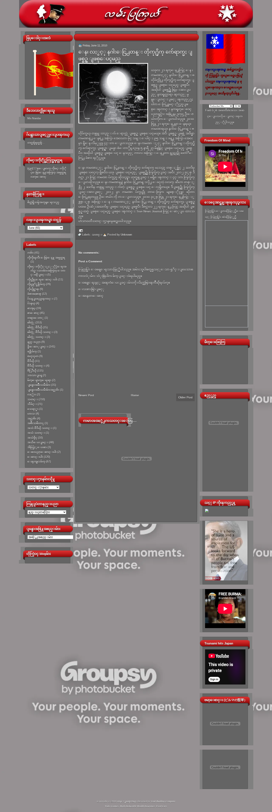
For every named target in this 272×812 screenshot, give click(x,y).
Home (135, 395)
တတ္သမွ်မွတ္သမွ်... (36, 142)
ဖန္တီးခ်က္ (32, 351)
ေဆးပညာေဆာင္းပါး (42, 452)
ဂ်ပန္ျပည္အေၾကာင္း (40, 298)
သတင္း (32, 399)
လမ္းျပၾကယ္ (126, 801)
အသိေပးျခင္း (37, 442)
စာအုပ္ (31, 308)
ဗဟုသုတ (32, 356)
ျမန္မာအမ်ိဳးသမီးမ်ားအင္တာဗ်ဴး (43, 389)
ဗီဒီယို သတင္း (36, 365)
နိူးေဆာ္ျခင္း (37, 346)
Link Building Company (163, 801)
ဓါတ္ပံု (31, 322)
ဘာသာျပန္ (34, 375)
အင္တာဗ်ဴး (31, 418)
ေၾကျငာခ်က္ (36, 461)
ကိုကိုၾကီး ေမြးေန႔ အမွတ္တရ (46, 257)
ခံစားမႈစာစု (34, 293)
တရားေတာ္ (35, 317)
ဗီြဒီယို (31, 370)
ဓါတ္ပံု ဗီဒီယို (34, 327)
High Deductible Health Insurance (137, 806)
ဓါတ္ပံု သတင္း (36, 337)
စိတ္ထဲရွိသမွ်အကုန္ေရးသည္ (43, 202)
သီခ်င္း (32, 404)
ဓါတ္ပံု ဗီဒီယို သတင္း (40, 332)
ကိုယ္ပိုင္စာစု (33, 289)
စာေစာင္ (33, 313)
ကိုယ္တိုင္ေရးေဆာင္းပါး (42, 279)
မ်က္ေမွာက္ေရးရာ (39, 380)
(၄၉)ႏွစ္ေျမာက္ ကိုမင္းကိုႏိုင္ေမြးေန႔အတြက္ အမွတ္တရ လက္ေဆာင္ (46, 172)
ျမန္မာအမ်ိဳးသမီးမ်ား (38, 385)
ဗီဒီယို (30, 361)
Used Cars (161, 806)
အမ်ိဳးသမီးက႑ (35, 423)
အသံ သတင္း (36, 432)
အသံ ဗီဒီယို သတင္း (39, 428)
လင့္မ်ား (31, 394)
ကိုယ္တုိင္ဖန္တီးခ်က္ (36, 284)
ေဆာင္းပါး (35, 456)
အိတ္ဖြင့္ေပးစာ (37, 447)
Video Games (112, 806)
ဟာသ (31, 413)
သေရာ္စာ (32, 409)
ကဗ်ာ (30, 252)
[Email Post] (80, 230)
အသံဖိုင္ (32, 437)
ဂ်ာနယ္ (31, 303)
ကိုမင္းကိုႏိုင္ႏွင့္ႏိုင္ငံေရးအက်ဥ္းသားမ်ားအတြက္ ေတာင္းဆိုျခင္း (47, 270)
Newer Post (86, 395)
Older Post (185, 397)
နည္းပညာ (34, 342)
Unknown (126, 234)
